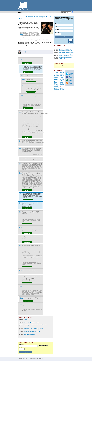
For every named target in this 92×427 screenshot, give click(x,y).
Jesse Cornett (56, 80)
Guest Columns (43, 12)
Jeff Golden (55, 84)
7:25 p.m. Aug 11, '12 (23, 85)
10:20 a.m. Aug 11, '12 (20, 59)
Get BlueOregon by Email (71, 80)
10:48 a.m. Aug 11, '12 (20, 141)
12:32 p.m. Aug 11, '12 (20, 173)
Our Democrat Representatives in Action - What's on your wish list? (35, 329)
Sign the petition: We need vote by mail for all (31, 322)
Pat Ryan (61, 80)
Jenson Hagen (56, 85)
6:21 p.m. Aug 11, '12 (21, 95)
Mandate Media (32, 358)
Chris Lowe (55, 88)
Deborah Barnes (56, 75)
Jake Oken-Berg (62, 74)
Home (29, 12)
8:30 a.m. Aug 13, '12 (21, 158)
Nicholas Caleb (56, 76)
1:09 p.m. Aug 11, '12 (20, 212)
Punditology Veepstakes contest (33, 46)
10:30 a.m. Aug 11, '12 (21, 66)
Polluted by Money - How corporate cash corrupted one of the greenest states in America (66, 52)
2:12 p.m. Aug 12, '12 (20, 304)
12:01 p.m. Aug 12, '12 (20, 286)
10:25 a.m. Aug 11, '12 (20, 112)
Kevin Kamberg (56, 87)
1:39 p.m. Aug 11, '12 (23, 79)
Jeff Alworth (56, 72)
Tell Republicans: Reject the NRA (29, 334)
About (33, 12)
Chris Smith (61, 83)
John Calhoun (56, 77)
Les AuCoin (56, 73)
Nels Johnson (56, 86)
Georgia (25, 319)
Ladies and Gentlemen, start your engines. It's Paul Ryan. (35, 17)
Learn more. (57, 41)
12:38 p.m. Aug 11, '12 (20, 203)
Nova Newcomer (62, 72)
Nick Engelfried (56, 81)
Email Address (21, 344)
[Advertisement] (48, 75)
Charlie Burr (61, 88)
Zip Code (20, 347)
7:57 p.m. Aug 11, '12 (20, 270)
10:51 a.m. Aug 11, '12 (20, 148)
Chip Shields (61, 82)
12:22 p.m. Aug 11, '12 (20, 164)
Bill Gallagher (56, 83)
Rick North (61, 73)
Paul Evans (55, 82)
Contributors (37, 12)
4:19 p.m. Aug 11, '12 (20, 227)
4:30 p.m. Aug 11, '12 (20, 236)
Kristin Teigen (62, 84)
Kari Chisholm (25, 51)
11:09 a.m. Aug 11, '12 (22, 76)
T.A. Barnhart (56, 74)
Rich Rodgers (62, 79)
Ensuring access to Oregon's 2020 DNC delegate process (33, 328)
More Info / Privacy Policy (39, 358)
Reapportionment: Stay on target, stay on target (32, 331)
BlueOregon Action (54, 12)
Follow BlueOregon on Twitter (71, 74)
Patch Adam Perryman (61, 77)
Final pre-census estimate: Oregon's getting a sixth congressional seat (35, 324)
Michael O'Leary (62, 75)
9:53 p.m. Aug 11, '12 (20, 276)
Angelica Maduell (56, 89)
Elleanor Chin (56, 79)
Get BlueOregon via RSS (71, 83)
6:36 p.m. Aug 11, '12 (20, 245)
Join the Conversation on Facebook (71, 77)
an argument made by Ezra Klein (32, 29)
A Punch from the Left (62, 58)
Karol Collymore (62, 89)
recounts (21, 34)
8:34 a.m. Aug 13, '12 (21, 298)
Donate (48, 12)
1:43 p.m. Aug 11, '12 (21, 194)
